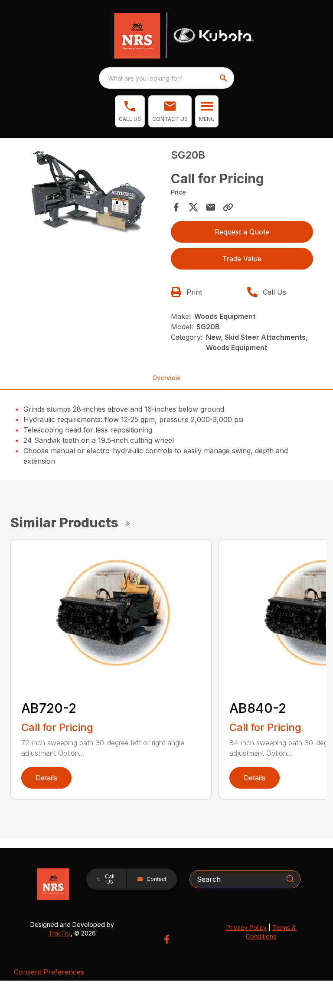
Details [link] (46, 777)
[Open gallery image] (91, 191)
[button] (130, 111)
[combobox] (166, 78)
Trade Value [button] (241, 258)
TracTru (60, 933)
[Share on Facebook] (176, 207)
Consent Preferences (49, 972)
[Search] (290, 878)
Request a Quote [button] (242, 231)
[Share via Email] (211, 207)
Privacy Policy (246, 927)
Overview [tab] (166, 377)
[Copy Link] (228, 207)
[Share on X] (193, 207)
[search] (224, 78)
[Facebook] (166, 939)
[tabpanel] (91, 192)
